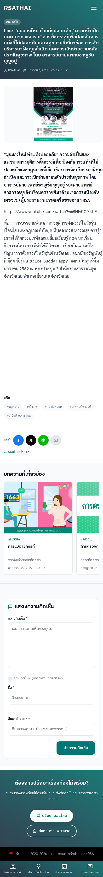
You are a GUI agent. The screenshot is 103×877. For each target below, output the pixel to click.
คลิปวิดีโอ (12, 22)
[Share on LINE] (43, 440)
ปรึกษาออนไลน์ (54, 816)
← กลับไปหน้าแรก (16, 452)
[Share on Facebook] (18, 440)
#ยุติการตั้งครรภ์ (80, 407)
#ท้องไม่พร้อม (53, 407)
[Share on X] (31, 440)
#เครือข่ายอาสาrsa (19, 416)
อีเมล (19, 719)
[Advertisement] (51, 335)
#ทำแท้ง (32, 407)
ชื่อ (11, 688)
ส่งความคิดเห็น (76, 748)
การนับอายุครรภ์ (21, 546)
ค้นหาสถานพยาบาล (54, 831)
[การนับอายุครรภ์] (38, 507)
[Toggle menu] (94, 7)
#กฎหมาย (13, 407)
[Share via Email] (56, 440)
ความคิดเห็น (18, 618)
